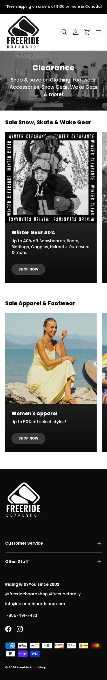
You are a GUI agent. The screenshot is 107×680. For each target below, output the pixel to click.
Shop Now (28, 269)
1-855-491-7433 (21, 615)
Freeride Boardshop (31, 667)
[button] (87, 32)
